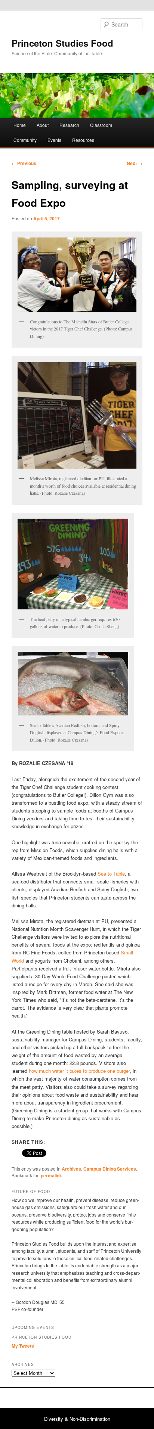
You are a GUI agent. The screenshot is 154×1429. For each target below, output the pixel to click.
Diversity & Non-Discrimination (77, 1418)
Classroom (101, 125)
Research (69, 125)
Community (25, 140)
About (43, 125)
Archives (71, 1168)
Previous (24, 163)
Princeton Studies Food (62, 43)
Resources (83, 140)
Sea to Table (111, 873)
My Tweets (23, 1345)
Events (54, 140)
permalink (51, 1175)
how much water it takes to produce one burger (79, 1070)
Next (134, 163)
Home (19, 125)
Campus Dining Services (109, 1168)
